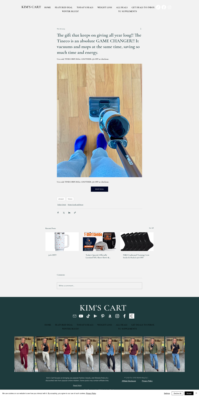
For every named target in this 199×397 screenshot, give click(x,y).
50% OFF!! (52, 255)
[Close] (196, 393)
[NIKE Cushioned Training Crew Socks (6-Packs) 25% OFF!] (137, 241)
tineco (70, 199)
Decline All (177, 393)
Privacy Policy (91, 393)
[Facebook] (124, 316)
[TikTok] (88, 316)
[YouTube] (80, 316)
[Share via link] (75, 212)
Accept (189, 393)
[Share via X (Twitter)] (64, 212)
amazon (61, 199)
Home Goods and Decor (75, 205)
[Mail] (74, 316)
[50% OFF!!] (62, 241)
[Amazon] (110, 316)
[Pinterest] (102, 316)
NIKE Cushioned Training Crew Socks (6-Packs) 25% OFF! (136, 256)
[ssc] (131, 316)
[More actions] (140, 28)
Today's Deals (61, 205)
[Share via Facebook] (58, 212)
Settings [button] (167, 393)
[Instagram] (117, 316)
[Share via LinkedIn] (69, 212)
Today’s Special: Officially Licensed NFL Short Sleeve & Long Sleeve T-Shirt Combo (97, 256)
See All (151, 228)
